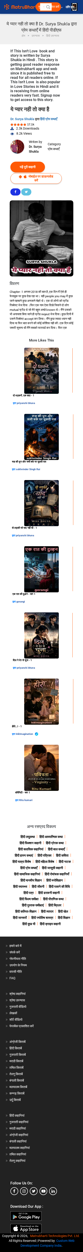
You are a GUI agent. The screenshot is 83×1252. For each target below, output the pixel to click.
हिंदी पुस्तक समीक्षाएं (33, 905)
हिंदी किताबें (15, 1048)
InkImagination (25, 734)
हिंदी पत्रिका (44, 855)
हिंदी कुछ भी (28, 924)
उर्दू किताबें (15, 1100)
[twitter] (34, 1191)
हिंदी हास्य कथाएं (24, 855)
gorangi (20, 601)
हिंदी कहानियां (16, 1115)
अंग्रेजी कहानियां (18, 1135)
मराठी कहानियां (17, 1128)
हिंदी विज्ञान (64, 918)
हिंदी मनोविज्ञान (54, 880)
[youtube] (43, 1191)
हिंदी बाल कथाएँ (56, 849)
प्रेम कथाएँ (53, 149)
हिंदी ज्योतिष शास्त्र (42, 918)
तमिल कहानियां (17, 1154)
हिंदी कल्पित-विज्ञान (25, 911)
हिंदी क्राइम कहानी (50, 924)
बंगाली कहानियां (18, 1141)
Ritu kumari (26, 800)
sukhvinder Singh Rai (28, 469)
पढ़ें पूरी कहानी (28, 167)
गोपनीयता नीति (17, 959)
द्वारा (15, 403)
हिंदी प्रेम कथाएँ (48, 119)
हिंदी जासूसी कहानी (52, 868)
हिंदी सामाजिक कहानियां (27, 874)
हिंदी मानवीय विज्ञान (31, 880)
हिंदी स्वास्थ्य (20, 886)
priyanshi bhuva (26, 403)
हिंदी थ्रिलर (54, 905)
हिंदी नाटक (65, 861)
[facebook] (14, 1191)
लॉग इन (70, 7)
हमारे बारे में (15, 946)
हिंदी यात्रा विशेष (21, 861)
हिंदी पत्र (29, 893)
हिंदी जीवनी (38, 886)
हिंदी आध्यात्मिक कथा (51, 837)
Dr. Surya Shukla (22, 119)
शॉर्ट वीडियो (15, 1019)
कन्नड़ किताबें (16, 1093)
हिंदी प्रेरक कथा (55, 843)
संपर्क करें (14, 952)
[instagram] (24, 1191)
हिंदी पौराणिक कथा (53, 899)
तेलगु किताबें (16, 1074)
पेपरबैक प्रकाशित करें (21, 1026)
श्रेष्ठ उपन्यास (17, 1000)
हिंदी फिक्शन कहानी (30, 843)
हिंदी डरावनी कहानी (49, 893)
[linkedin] (53, 1191)
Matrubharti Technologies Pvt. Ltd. (55, 1236)
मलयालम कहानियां (19, 1148)
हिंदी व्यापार (47, 911)
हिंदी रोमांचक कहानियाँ (57, 874)
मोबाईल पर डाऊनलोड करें (40, 178)
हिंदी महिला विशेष (45, 861)
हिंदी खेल (63, 911)
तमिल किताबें (16, 1067)
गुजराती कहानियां (18, 1122)
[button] (48, 7)
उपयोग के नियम (18, 965)
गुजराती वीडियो (17, 1007)
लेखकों (13, 1013)
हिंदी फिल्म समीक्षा (29, 899)
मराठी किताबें (16, 1061)
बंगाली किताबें (16, 1080)
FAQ (12, 978)
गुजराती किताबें (17, 1054)
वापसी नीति (15, 971)
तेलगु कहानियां (17, 1161)
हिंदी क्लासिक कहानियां (30, 849)
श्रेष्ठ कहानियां (17, 994)
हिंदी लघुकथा (28, 837)
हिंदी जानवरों (20, 918)
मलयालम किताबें (18, 1087)
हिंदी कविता (62, 855)
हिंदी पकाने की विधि (59, 886)
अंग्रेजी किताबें (17, 1042)
